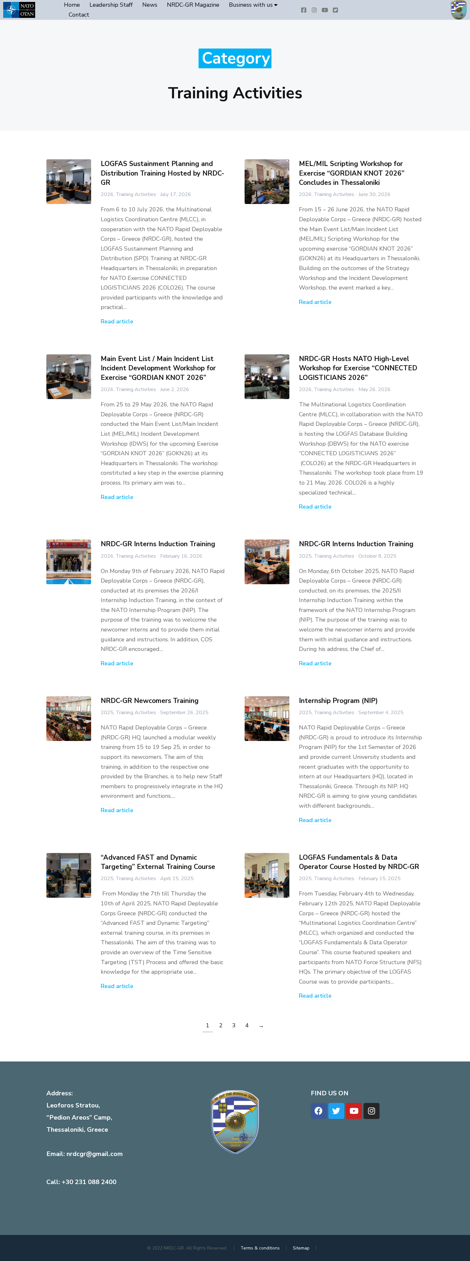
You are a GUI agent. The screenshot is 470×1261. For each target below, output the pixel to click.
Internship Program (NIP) (338, 700)
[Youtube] (354, 1111)
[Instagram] (372, 1111)
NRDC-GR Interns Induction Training (158, 544)
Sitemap (301, 1248)
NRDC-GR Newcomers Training (150, 700)
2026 (107, 194)
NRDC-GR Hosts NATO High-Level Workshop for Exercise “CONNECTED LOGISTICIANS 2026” (358, 368)
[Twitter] (336, 1111)
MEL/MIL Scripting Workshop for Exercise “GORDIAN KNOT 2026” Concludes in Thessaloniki (351, 173)
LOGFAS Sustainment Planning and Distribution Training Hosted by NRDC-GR (162, 173)
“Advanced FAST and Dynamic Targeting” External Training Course (158, 862)
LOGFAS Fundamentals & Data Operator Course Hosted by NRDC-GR (359, 862)
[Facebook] (319, 1111)
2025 (305, 556)
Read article (117, 322)
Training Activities (136, 194)
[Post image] (68, 181)
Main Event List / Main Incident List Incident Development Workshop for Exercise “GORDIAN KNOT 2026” (158, 368)
